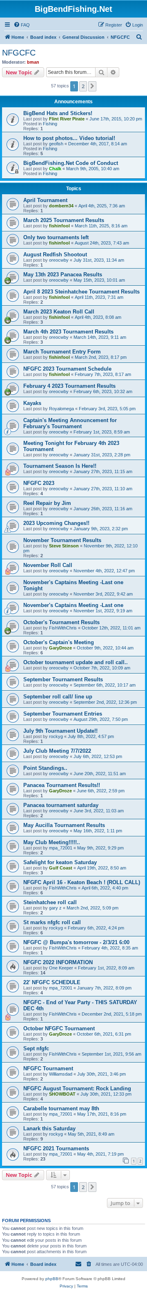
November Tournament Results (62, 540)
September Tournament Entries (62, 714)
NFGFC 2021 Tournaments (56, 1148)
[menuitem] (21, 25)
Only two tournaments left (56, 237)
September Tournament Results (63, 679)
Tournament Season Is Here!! (59, 466)
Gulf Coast (60, 867)
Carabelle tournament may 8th (61, 1108)
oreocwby (59, 260)
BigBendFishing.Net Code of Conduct (70, 163)
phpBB (51, 1278)
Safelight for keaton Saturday (60, 862)
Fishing (50, 123)
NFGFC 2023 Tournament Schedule (67, 369)
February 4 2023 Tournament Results (69, 386)
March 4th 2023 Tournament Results (68, 332)
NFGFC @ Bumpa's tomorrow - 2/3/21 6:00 (76, 942)
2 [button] (83, 86)
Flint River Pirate (67, 118)
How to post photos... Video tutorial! (69, 138)
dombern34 (61, 205)
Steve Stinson (64, 545)
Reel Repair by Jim (47, 503)
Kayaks (32, 403)
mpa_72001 (60, 847)
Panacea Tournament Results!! (61, 785)
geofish (56, 143)
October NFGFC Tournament (59, 1028)
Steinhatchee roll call (50, 902)
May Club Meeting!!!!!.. (51, 842)
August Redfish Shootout (55, 254)
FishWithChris (63, 627)
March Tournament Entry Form (62, 352)
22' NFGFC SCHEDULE (51, 982)
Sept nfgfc (36, 1048)
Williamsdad (60, 1074)
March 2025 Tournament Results (63, 220)
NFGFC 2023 (38, 483)
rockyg (56, 736)
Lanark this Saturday (49, 1128)
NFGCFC (19, 52)
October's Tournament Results (61, 622)
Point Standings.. (45, 768)
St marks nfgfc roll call (52, 922)
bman (33, 62)
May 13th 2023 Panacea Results (62, 274)
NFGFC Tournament (48, 1068)
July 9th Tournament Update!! (60, 731)
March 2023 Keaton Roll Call (58, 312)
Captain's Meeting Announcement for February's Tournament (70, 423)
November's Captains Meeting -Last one (73, 605)
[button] (92, 86)
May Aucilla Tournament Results (64, 825)
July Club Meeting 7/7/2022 (57, 751)
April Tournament (45, 200)
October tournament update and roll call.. (75, 662)
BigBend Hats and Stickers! (57, 113)
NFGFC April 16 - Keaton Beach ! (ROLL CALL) (81, 882)
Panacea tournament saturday (60, 805)
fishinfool (59, 225)
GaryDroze (60, 647)
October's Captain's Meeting (58, 642)
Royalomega (61, 408)
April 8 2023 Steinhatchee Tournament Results (81, 292)
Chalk (55, 168)
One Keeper (61, 967)
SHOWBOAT (62, 1094)
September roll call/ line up (57, 697)
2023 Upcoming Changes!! (56, 523)
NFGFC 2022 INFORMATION (58, 962)
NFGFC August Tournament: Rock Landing (77, 1088)
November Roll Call (47, 565)
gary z (55, 907)
